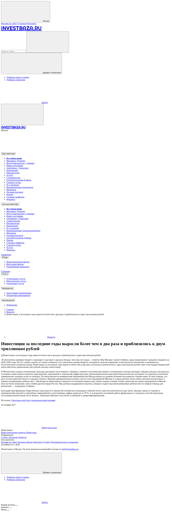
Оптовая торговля (14, 192)
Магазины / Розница (15, 161)
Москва (45, 21)
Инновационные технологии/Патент (23, 231)
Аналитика (6, 254)
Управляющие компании (17, 267)
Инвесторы (31, 432)
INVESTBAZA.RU (21, 28)
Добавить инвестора (15, 80)
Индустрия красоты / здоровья (20, 163)
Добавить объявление (51, 73)
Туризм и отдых (13, 182)
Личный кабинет (25, 442)
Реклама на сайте (9, 23)
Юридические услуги (16, 281)
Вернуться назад (49, 428)
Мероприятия (7, 288)
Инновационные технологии (19, 187)
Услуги (9, 175)
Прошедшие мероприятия (18, 295)
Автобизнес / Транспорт (17, 168)
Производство (12, 173)
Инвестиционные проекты (13, 432)
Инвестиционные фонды (17, 262)
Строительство (13, 178)
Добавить (51, 472)
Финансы (10, 199)
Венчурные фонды (15, 264)
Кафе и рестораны (14, 165)
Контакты (31, 23)
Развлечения (12, 170)
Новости (51, 337)
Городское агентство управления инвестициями (33, 400)
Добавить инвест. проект (17, 77)
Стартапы (5, 271)
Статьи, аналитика (9, 437)
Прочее (9, 194)
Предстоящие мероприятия (18, 293)
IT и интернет (12, 185)
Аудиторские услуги (15, 279)
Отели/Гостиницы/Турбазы (18, 180)
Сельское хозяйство (15, 197)
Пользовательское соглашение (64, 442)
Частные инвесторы (10, 204)
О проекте (22, 23)
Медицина (11, 190)
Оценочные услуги (15, 283)
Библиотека (11, 305)
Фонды (5, 257)
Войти (44, 102)
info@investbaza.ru (70, 449)
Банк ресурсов (8, 300)
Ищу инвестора (8, 154)
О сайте (46, 442)
